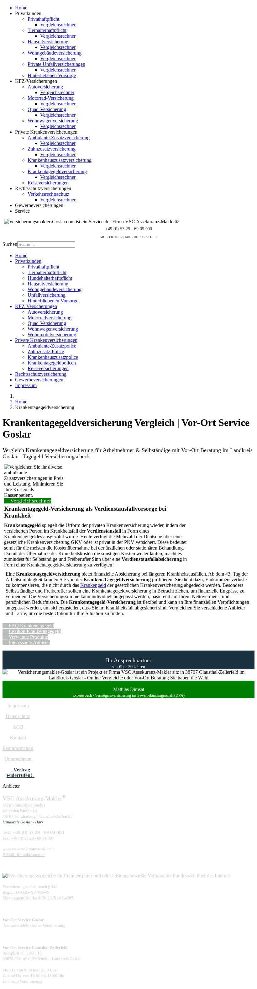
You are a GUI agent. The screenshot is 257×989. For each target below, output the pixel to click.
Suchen (10, 244)
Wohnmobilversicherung (52, 334)
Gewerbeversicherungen (39, 379)
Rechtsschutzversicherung (40, 374)
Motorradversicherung (49, 317)
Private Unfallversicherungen (56, 64)
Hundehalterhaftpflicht (50, 278)
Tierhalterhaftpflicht (47, 30)
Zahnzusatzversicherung (52, 149)
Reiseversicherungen (48, 182)
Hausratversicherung (48, 41)
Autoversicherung (45, 86)
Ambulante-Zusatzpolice (52, 345)
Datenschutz (18, 716)
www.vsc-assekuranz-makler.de (29, 849)
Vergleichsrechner (58, 24)
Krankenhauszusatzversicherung (60, 160)
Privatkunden (28, 261)
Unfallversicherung (47, 295)
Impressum (26, 385)
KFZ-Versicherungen (36, 306)
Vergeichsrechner (57, 92)
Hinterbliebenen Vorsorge (53, 300)
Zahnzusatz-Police (46, 351)
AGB (18, 727)
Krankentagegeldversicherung (57, 171)
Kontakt (18, 737)
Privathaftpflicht (43, 19)
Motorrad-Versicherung (51, 98)
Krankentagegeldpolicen (52, 362)
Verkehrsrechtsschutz (48, 194)
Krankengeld (93, 585)
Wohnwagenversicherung (53, 120)
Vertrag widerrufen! (20, 772)
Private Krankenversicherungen (46, 340)
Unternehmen (17, 759)
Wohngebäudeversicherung (54, 53)
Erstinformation (18, 748)
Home (21, 7)
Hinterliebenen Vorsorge (52, 75)
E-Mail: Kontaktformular (24, 854)
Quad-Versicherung (47, 109)
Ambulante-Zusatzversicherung (59, 137)
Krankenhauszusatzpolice (53, 357)
